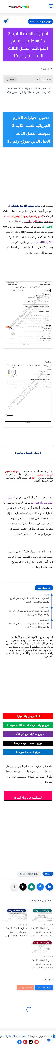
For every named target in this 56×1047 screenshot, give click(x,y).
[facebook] (19, 1042)
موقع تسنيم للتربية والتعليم (13, 1036)
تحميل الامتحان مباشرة (28, 452)
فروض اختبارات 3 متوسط (40, 21)
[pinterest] (25, 1042)
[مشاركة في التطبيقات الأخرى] (14, 887)
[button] (40, 887)
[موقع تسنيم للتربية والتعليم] (18, 6)
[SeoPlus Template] (54, 1036)
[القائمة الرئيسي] (51, 6)
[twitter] (31, 1042)
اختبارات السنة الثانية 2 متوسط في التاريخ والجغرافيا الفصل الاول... (29, 600)
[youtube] (36, 1042)
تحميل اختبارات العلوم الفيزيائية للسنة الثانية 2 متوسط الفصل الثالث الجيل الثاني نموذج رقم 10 (28, 90)
